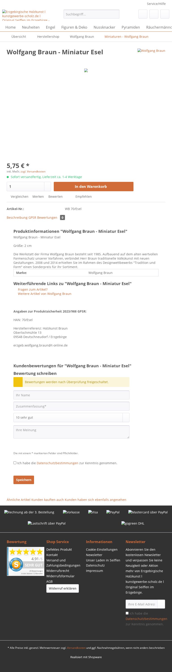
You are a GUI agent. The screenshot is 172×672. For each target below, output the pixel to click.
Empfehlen (83, 196)
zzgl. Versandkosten (33, 171)
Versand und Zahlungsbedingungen (63, 563)
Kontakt (52, 555)
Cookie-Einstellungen (102, 549)
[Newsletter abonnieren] (161, 604)
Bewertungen (50, 217)
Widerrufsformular (60, 576)
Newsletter (94, 555)
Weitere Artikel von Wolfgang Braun (44, 294)
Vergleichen (19, 196)
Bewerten (55, 196)
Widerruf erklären (62, 588)
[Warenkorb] (164, 14)
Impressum (94, 571)
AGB (49, 581)
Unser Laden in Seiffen (103, 560)
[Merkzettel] (142, 14)
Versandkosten (76, 648)
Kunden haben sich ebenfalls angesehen (95, 500)
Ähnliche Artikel (18, 500)
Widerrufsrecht (57, 571)
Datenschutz (95, 565)
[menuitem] (92, 16)
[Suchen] (115, 14)
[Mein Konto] (153, 14)
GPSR (32, 217)
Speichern (23, 480)
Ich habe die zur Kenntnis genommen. (67, 463)
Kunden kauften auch (47, 500)
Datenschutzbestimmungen (57, 463)
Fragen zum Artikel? (32, 289)
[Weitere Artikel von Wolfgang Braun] (151, 56)
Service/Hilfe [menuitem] (156, 4)
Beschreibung (17, 217)
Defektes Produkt (59, 549)
